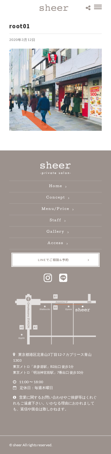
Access (55, 243)
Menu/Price (55, 209)
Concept (55, 197)
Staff (55, 220)
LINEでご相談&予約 (53, 260)
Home (55, 186)
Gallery (55, 232)
